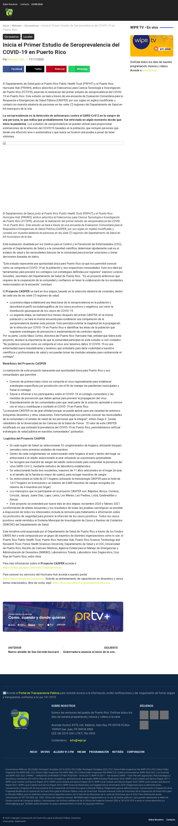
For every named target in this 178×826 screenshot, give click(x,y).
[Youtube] (144, 725)
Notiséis (17, 25)
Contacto (24, 4)
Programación (99, 752)
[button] (172, 12)
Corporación (135, 752)
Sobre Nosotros (10, 4)
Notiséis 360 (16, 59)
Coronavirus (31, 25)
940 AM (81, 752)
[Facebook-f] (144, 715)
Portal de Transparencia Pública (39, 693)
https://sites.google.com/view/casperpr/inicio (32, 567)
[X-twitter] (164, 715)
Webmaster (20, 821)
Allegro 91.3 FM (63, 752)
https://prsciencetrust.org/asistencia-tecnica (81, 582)
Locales (28, 36)
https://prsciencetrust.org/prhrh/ (23, 578)
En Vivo (45, 752)
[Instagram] (154, 715)
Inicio (6, 25)
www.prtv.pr (149, 70)
